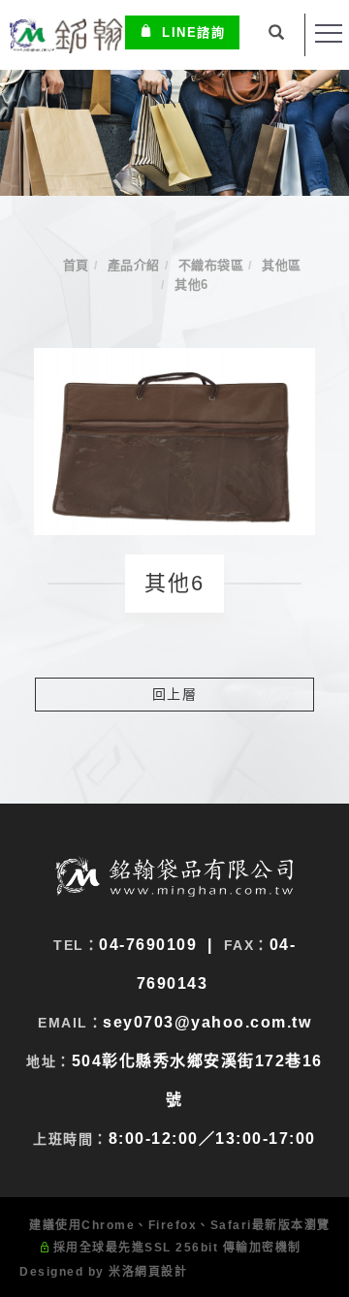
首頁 (76, 265)
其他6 (191, 284)
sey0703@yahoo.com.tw (207, 1022)
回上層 (175, 694)
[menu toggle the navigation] (328, 34)
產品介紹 (134, 265)
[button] (277, 35)
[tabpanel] (174, 133)
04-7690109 (148, 944)
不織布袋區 (211, 265)
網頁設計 (161, 1272)
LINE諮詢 (193, 32)
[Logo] (65, 34)
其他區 (281, 265)
